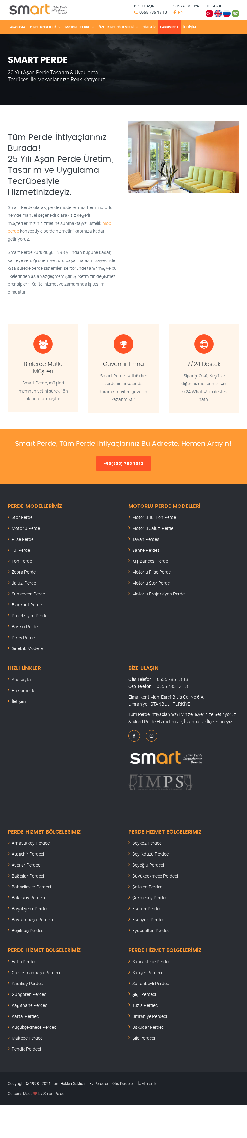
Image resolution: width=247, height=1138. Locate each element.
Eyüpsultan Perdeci (151, 930)
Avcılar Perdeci (26, 865)
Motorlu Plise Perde (151, 572)
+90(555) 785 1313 (123, 463)
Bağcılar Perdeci (28, 876)
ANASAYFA (17, 27)
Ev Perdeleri (99, 1083)
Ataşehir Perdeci (28, 854)
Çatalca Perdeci (147, 887)
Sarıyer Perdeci (147, 972)
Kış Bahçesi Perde (150, 561)
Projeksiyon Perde (29, 616)
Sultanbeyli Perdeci (151, 983)
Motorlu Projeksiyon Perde (158, 594)
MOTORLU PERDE (77, 27)
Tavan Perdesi (146, 539)
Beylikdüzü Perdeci (150, 854)
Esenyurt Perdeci (149, 919)
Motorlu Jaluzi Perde (152, 528)
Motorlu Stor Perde (151, 583)
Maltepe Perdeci (27, 1038)
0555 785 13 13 (153, 12)
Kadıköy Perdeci (28, 983)
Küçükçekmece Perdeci (34, 1027)
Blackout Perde (27, 605)
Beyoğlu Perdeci (148, 865)
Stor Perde (22, 517)
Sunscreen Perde (28, 594)
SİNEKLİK (149, 27)
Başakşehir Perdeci (31, 908)
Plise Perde (22, 539)
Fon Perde (22, 561)
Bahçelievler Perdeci (31, 887)
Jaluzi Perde (24, 583)
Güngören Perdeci (29, 994)
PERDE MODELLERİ (43, 27)
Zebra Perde (24, 572)
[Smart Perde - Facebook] (175, 12)
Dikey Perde (23, 637)
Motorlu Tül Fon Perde (154, 517)
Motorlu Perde (26, 528)
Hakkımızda (24, 690)
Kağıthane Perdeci (30, 1005)
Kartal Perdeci (26, 1016)
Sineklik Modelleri (28, 648)
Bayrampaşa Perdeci (32, 919)
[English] (218, 12)
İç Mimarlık (147, 1083)
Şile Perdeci (143, 1038)
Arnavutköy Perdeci (31, 843)
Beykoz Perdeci (147, 843)
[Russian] (227, 12)
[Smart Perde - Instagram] (181, 12)
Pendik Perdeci (26, 1049)
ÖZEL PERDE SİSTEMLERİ (116, 27)
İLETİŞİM (189, 27)
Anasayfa (21, 679)
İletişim (19, 701)
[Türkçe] (209, 12)
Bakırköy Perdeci (28, 898)
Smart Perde (53, 1093)
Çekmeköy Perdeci (150, 898)
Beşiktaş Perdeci (28, 930)
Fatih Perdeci (25, 961)
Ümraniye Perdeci (149, 1016)
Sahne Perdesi (146, 550)
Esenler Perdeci (147, 908)
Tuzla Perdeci (145, 1005)
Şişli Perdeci (144, 994)
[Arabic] (235, 12)
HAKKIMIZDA (169, 27)
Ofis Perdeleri (123, 1083)
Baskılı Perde (25, 626)
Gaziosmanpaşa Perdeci (36, 972)
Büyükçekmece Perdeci (155, 876)
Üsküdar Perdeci (148, 1027)
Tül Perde (21, 550)
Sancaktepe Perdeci (151, 961)
